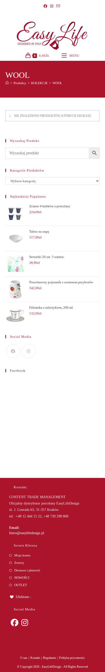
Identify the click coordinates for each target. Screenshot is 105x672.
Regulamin (49, 658)
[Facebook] (46, 6)
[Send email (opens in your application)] (58, 6)
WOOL (57, 83)
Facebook (17, 370)
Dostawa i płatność (27, 570)
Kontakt (35, 658)
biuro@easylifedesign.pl (26, 533)
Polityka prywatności (72, 658)
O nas (23, 658)
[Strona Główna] (7, 83)
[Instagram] (52, 6)
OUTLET (20, 585)
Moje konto (22, 555)
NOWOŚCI (21, 578)
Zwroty (19, 563)
